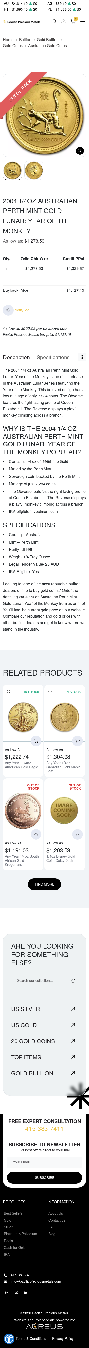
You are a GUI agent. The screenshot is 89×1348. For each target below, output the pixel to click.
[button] (9, 1339)
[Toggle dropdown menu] (82, 357)
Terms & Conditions (31, 1338)
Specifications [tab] (53, 357)
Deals (8, 1240)
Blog (51, 1233)
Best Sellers (13, 1213)
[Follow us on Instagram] (7, 1293)
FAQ (51, 1226)
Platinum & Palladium (20, 1233)
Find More (44, 884)
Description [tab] (16, 357)
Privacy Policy (63, 1338)
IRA (7, 1254)
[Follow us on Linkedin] (26, 1293)
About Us (55, 1213)
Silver (8, 1226)
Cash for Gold (15, 1247)
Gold (7, 1220)
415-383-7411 (44, 1128)
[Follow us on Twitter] (16, 1293)
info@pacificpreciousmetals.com (36, 1281)
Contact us (56, 1220)
